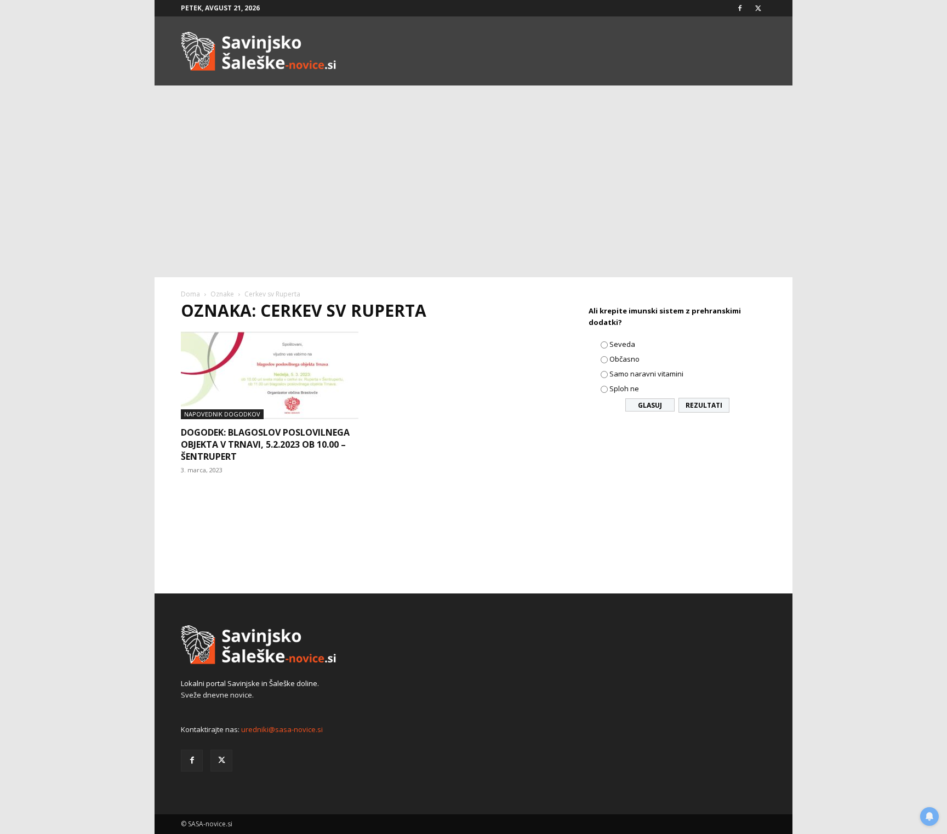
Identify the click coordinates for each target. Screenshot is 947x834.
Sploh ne (624, 388)
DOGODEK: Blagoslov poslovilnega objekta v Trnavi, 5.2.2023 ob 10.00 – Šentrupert (265, 444)
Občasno (624, 359)
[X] (758, 8)
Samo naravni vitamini (646, 374)
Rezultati (704, 405)
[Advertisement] (473, 195)
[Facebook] (740, 8)
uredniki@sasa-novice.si (282, 729)
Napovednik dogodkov (222, 414)
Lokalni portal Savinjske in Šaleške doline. (250, 683)
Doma (190, 294)
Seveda (622, 344)
